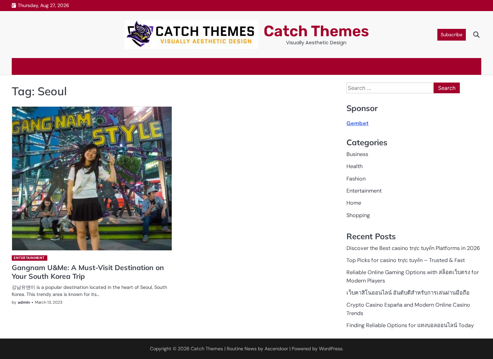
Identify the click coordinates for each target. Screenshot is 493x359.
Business (357, 154)
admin (24, 302)
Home (353, 202)
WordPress (330, 349)
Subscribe (451, 35)
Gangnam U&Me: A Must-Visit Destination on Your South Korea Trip (88, 271)
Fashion (356, 178)
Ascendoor (276, 349)
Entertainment (29, 258)
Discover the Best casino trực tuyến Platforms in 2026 (413, 248)
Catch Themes (316, 31)
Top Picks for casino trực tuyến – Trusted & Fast (405, 260)
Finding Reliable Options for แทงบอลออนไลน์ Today (410, 325)
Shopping (358, 215)
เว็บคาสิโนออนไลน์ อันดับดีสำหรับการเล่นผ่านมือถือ (408, 292)
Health (354, 166)
